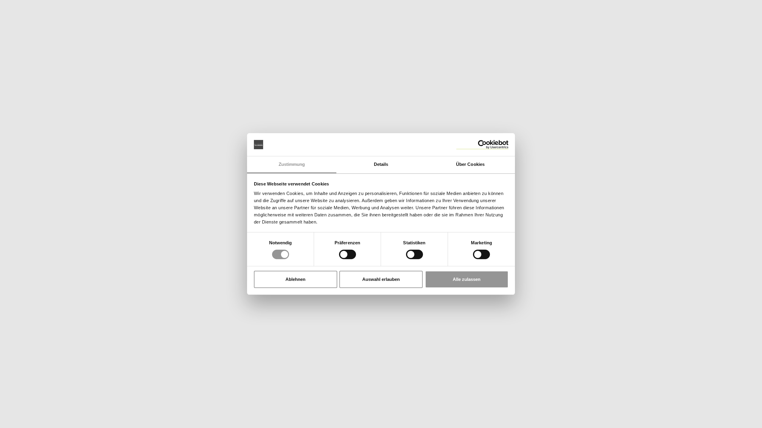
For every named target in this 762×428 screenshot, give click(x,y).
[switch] (347, 254)
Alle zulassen (466, 279)
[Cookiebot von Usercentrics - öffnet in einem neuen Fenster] (482, 144)
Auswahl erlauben (381, 279)
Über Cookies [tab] (470, 164)
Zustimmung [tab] (292, 164)
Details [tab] (381, 164)
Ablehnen (295, 279)
